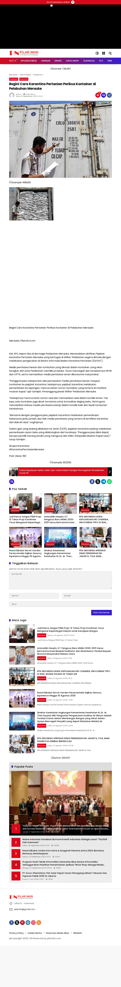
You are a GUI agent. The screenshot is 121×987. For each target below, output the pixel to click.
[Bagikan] (109, 95)
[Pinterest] (22, 922)
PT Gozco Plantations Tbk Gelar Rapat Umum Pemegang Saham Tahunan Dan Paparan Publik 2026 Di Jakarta (64, 874)
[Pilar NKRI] (24, 53)
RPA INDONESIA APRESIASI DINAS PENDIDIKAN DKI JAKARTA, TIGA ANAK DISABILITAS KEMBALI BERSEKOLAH (92, 553)
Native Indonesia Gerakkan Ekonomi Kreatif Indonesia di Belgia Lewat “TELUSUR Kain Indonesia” (64, 841)
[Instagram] (33, 922)
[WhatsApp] (109, 481)
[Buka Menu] (103, 53)
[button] (97, 53)
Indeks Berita (35, 933)
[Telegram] (103, 481)
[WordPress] (28, 922)
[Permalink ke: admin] (12, 95)
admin (18, 94)
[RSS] (38, 922)
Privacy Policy (16, 933)
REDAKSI (77, 933)
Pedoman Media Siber (57, 933)
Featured (13, 79)
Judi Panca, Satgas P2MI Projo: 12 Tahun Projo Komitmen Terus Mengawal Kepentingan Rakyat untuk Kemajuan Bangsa (25, 519)
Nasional (24, 79)
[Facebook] (92, 481)
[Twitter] (97, 481)
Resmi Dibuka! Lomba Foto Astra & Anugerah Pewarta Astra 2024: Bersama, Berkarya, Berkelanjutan (63, 852)
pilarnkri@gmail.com (24, 909)
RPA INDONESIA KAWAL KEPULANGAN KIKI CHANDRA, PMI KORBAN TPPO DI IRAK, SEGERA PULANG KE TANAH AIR (95, 519)
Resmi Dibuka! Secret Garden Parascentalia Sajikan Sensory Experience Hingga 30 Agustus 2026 (25, 553)
